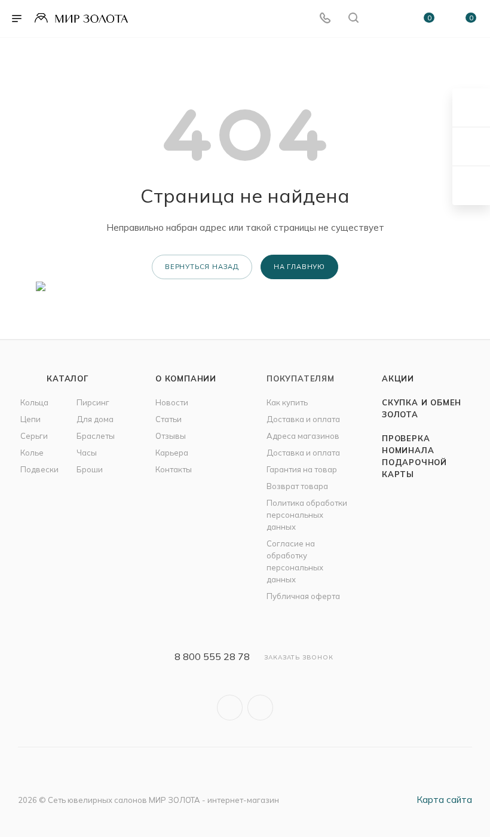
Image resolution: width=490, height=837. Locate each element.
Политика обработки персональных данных (307, 514)
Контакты (173, 469)
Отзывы (170, 436)
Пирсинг (92, 402)
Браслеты (95, 436)
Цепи (30, 419)
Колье (32, 452)
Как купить (287, 402)
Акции (398, 378)
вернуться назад (202, 266)
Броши (89, 469)
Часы (86, 452)
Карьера (171, 452)
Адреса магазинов (303, 436)
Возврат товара (297, 486)
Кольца (34, 402)
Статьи (168, 419)
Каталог (67, 378)
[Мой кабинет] (381, 19)
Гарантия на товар (302, 469)
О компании (185, 378)
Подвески (39, 469)
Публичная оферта (303, 596)
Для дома (95, 419)
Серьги (34, 436)
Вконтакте (230, 707)
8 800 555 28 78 (212, 656)
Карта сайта (444, 799)
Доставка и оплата (303, 419)
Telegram (260, 707)
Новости (171, 402)
